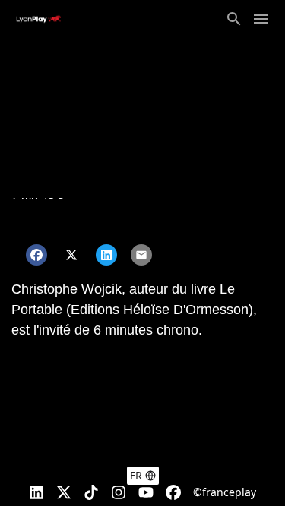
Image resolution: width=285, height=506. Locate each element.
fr (136, 475)
